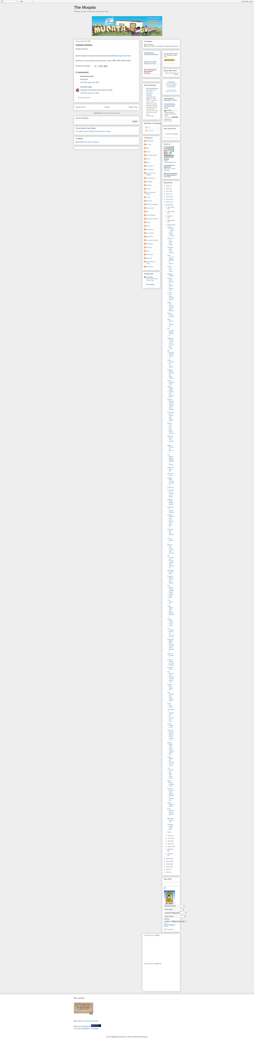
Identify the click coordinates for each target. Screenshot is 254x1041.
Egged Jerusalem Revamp (170, 449)
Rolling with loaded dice (170, 687)
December (171, 207)
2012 (168, 196)
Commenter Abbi (151, 155)
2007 (168, 861)
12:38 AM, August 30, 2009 (89, 82)
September (171, 220)
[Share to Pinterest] (107, 66)
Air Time (148, 144)
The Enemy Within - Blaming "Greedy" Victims (170, 460)
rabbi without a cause (150, 262)
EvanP (148, 159)
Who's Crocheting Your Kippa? (170, 363)
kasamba (149, 258)
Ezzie (147, 162)
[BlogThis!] (101, 66)
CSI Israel (170, 487)
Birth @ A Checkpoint (170, 820)
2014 (168, 191)
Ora (147, 211)
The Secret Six (170, 601)
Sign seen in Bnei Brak (170, 571)
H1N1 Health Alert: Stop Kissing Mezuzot (170, 611)
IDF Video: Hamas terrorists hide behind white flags (170, 591)
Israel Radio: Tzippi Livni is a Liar (170, 622)
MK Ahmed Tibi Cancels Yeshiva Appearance (170, 677)
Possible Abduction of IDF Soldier (170, 579)
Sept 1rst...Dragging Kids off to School (170, 259)
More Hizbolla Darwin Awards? (170, 812)
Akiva (147, 148)
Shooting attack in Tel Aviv (170, 827)
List (165, 923)
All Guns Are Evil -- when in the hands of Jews (170, 231)
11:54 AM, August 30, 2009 (89, 93)
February (171, 849)
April (169, 844)
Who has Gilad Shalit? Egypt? (170, 502)
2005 (168, 867)
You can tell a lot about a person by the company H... (170, 735)
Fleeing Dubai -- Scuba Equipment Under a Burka (170, 392)
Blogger (145, 1037)
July (169, 835)
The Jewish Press (152, 88)
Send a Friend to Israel (170, 314)
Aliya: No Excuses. (170, 655)
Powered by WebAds (151, 54)
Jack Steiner (150, 169)
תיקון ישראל (149, 254)
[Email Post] (95, 66)
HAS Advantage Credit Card (121, 56)
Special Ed (149, 236)
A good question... (170, 540)
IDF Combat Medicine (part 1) (170, 354)
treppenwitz (149, 266)
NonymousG (150, 208)
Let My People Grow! (170, 725)
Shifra (148, 226)
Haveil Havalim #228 (170, 804)
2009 (168, 205)
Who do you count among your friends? (170, 549)
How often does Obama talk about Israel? (170, 416)
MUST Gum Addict (152, 204)
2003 (168, 869)
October (170, 216)
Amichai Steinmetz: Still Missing (170, 662)
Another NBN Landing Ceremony (170, 481)
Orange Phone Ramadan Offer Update (170, 374)
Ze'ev (148, 251)
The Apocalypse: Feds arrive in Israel (170, 696)
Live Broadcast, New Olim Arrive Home (170, 773)
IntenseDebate (168, 121)
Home (107, 107)
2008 (168, 858)
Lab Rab (148, 185)
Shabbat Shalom (170, 274)
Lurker (148, 197)
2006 (168, 864)
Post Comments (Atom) (111, 113)
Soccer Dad (149, 233)
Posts (148, 127)
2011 (167, 199)
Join (165, 926)
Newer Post (81, 107)
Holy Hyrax (149, 166)
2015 (168, 188)
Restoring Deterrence (152, 278)
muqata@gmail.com (170, 162)
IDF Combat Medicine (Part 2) (170, 332)
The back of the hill (152, 240)
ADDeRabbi (149, 141)
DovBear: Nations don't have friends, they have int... (170, 520)
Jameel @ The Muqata (150, 174)
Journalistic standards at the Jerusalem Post (170, 715)
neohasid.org (173, 91)
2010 (168, 202)
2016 (168, 186)
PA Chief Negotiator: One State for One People (170, 106)
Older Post (133, 107)
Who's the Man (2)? (170, 469)
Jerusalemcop (150, 178)
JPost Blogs (150, 284)
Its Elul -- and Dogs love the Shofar (170, 296)
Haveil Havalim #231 (170, 382)
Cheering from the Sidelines (170, 533)
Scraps (148, 222)
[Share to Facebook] (105, 66)
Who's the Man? (170, 474)
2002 (168, 872)
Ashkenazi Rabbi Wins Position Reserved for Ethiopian (170, 645)
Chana (148, 151)
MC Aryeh (149, 201)
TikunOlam (149, 244)
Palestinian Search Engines (170, 509)
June (169, 838)
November (171, 211)
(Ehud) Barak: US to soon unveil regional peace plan (170, 748)
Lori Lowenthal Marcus (150, 193)
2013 (168, 194)
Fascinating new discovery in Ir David (170, 493)
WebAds (153, 63)
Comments (150, 130)
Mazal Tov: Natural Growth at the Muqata (170, 306)
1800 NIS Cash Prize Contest (170, 250)
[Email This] (99, 66)
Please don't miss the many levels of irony (170, 428)
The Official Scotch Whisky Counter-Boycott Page (93, 131)
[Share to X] (103, 66)
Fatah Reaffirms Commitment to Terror (170, 761)
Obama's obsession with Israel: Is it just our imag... (170, 343)
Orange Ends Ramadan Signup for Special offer (170, 284)
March (170, 846)
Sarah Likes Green (152, 219)
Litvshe (148, 189)
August (170, 224)
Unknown (149, 247)
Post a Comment (84, 97)
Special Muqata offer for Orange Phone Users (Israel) (170, 404)
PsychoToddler (150, 215)
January (170, 853)
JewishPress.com (149, 935)
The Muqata (85, 7)
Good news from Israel (169, 268)
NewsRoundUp (170, 668)
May (169, 841)
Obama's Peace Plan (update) (170, 439)
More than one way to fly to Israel (170, 241)
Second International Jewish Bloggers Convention (170, 794)
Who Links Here (169, 929)
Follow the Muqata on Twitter (171, 73)
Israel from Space (170, 705)
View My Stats (79, 1028)
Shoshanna (149, 229)
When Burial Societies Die (170, 783)
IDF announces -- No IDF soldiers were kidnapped (170, 561)
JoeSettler (84, 87)
